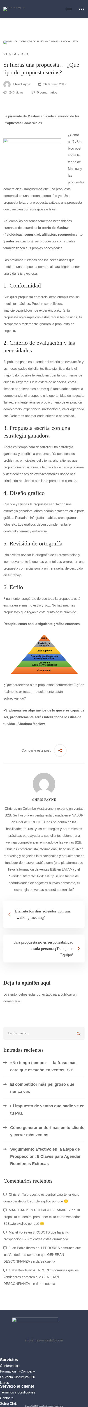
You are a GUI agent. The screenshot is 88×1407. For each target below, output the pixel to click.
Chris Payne (21, 84)
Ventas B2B (15, 54)
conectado (44, 994)
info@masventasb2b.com (44, 1340)
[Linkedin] (60, 1349)
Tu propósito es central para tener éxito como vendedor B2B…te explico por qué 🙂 (41, 1216)
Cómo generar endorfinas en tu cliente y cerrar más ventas (47, 1131)
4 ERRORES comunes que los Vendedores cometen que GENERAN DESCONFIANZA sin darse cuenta (42, 1254)
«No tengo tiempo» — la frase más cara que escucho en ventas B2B (43, 1066)
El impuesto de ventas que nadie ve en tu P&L (47, 1109)
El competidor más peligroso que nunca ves (42, 1088)
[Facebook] (27, 1349)
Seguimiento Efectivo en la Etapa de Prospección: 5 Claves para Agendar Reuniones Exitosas (45, 1156)
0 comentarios (47, 92)
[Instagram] (49, 1349)
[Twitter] (38, 1349)
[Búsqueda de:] (44, 1033)
